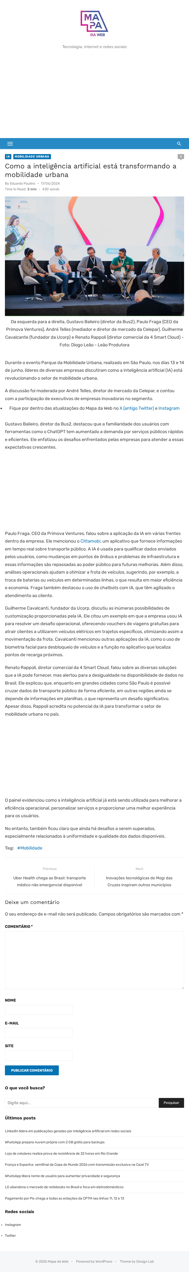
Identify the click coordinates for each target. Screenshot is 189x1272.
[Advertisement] (94, 93)
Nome (10, 1000)
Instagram (169, 408)
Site (9, 1045)
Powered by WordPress (94, 1261)
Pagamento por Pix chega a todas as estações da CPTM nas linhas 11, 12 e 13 (64, 1198)
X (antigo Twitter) (137, 408)
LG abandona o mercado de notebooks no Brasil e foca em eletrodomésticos (64, 1187)
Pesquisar (171, 1103)
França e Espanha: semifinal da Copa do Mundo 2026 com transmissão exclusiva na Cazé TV (77, 1165)
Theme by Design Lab (137, 1261)
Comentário (19, 926)
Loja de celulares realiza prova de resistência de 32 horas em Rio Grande (61, 1153)
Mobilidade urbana (32, 156)
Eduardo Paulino (22, 183)
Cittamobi (90, 541)
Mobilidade (31, 848)
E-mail (12, 1023)
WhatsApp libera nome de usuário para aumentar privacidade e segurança (62, 1176)
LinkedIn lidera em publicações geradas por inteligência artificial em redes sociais (68, 1131)
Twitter (10, 1236)
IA (8, 156)
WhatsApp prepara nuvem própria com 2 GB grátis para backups (55, 1142)
